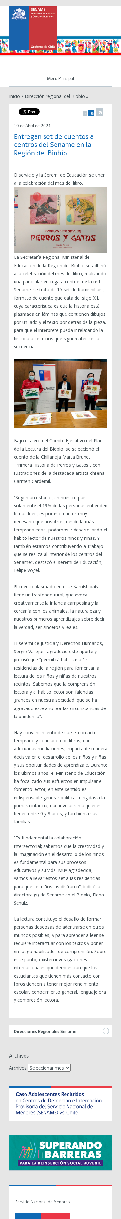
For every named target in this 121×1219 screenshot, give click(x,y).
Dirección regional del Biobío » (56, 96)
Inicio (14, 96)
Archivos (18, 1068)
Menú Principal (60, 78)
